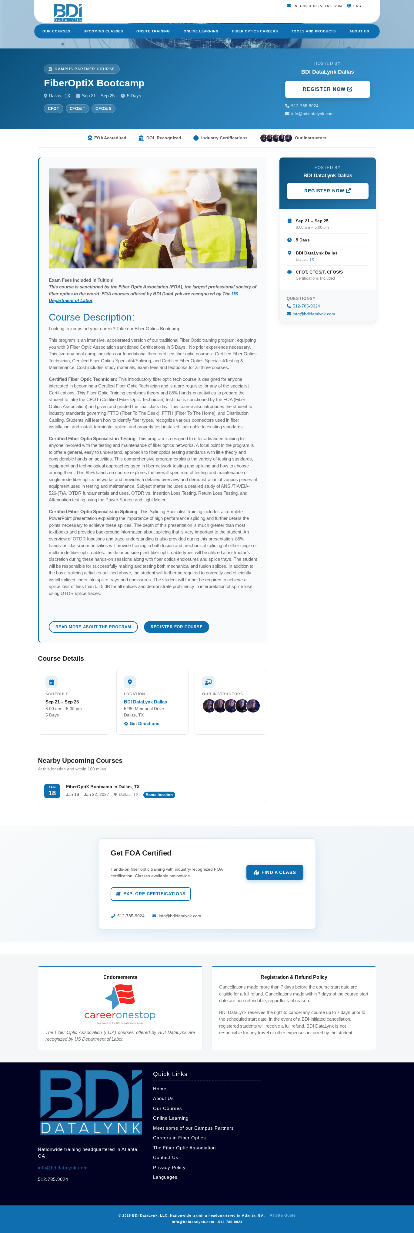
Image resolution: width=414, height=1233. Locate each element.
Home (159, 1088)
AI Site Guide (283, 1215)
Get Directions (144, 723)
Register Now (325, 89)
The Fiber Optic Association (184, 1147)
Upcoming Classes (103, 31)
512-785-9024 (305, 106)
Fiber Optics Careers (255, 31)
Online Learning (201, 31)
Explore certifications (154, 894)
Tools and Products (313, 31)
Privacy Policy (169, 1167)
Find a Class (279, 872)
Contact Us (166, 1157)
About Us (359, 31)
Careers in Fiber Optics (179, 1137)
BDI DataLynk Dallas (145, 701)
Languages (165, 1177)
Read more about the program (93, 627)
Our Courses (56, 31)
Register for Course (177, 627)
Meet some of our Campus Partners (193, 1128)
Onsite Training (153, 31)
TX (67, 95)
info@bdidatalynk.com (312, 113)
